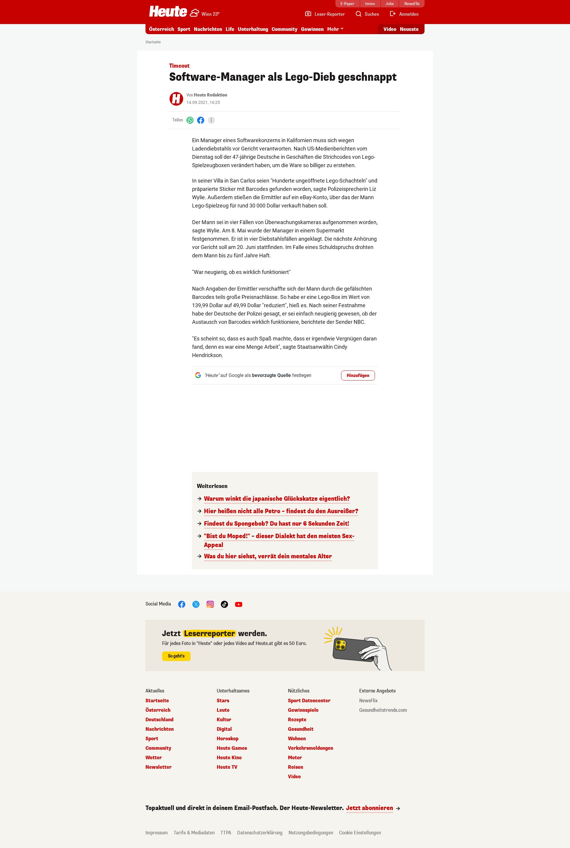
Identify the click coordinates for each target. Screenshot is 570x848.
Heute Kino (229, 758)
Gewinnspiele (303, 710)
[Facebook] (200, 120)
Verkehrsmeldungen (310, 748)
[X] (196, 604)
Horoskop (227, 739)
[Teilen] (211, 120)
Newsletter (158, 767)
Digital (224, 729)
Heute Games (232, 748)
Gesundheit (301, 729)
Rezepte (297, 720)
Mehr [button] (333, 29)
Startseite (153, 42)
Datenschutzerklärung (260, 833)
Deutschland (159, 720)
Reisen (295, 767)
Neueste (409, 29)
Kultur (224, 720)
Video (390, 29)
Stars (223, 701)
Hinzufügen (358, 375)
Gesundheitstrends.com (383, 710)
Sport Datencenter (309, 701)
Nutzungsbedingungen (311, 833)
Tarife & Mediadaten (194, 833)
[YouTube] (238, 604)
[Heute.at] (168, 11)
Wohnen (297, 739)
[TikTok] (224, 604)
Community (284, 29)
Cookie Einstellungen (360, 833)
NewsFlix (368, 701)
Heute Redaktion (210, 95)
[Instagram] (210, 604)
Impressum (156, 833)
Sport (184, 29)
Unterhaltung (253, 29)
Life (230, 29)
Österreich (161, 29)
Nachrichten (159, 729)
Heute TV (227, 767)
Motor (295, 758)
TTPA (226, 833)
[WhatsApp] (190, 120)
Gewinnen (312, 29)
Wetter (153, 758)
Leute (223, 710)
